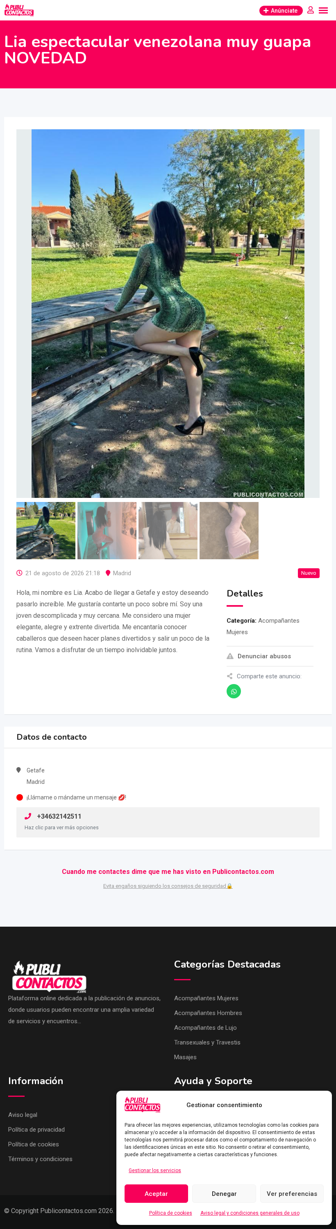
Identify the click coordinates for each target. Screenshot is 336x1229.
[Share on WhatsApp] (234, 691)
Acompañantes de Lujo (205, 1027)
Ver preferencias (292, 1193)
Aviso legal (22, 1115)
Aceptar (156, 1193)
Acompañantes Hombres (208, 1013)
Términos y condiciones (40, 1159)
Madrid (122, 573)
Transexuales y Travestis (207, 1042)
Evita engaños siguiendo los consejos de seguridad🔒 (168, 886)
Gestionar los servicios (155, 1170)
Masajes (185, 1057)
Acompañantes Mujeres (206, 998)
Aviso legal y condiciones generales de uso (250, 1213)
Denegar (224, 1193)
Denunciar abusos (264, 656)
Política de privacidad (36, 1129)
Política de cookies (170, 1213)
